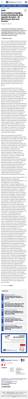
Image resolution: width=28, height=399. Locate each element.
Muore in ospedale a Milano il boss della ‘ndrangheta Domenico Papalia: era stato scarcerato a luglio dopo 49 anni (14, 305)
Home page (3, 8)
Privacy (16, 392)
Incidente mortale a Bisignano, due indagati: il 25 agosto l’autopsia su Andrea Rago (13, 328)
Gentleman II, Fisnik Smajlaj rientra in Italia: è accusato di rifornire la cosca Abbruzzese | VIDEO (14, 313)
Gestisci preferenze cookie (12, 393)
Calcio (8, 8)
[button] (25, 10)
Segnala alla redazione (10, 392)
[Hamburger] (2, 2)
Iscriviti (23, 345)
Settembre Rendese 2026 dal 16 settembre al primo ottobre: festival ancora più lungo (14, 320)
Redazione (3, 392)
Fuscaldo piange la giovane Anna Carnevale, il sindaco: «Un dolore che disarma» (14, 297)
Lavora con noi (20, 393)
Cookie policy (21, 392)
